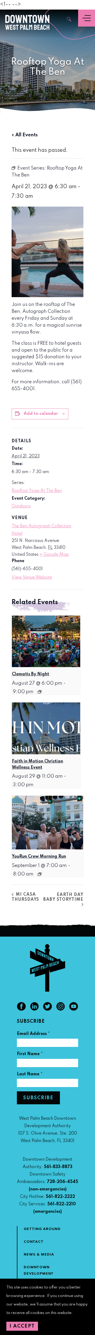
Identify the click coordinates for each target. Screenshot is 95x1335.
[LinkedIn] (34, 1009)
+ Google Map (54, 555)
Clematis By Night (30, 674)
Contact (34, 1242)
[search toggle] (69, 20)
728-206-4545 (62, 1182)
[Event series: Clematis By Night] (39, 691)
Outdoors (21, 506)
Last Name (30, 1075)
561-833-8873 (58, 1167)
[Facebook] (21, 1009)
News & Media (39, 1254)
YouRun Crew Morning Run (39, 856)
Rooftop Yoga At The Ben (37, 491)
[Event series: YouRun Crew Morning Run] (39, 874)
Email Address (33, 1034)
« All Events (25, 135)
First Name (30, 1055)
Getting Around (42, 1229)
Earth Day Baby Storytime (63, 897)
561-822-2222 (60, 1197)
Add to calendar (41, 414)
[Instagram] (60, 1009)
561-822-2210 (61, 1204)
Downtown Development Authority (39, 1274)
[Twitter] (47, 1009)
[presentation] (46, 641)
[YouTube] (73, 1009)
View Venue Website (32, 577)
